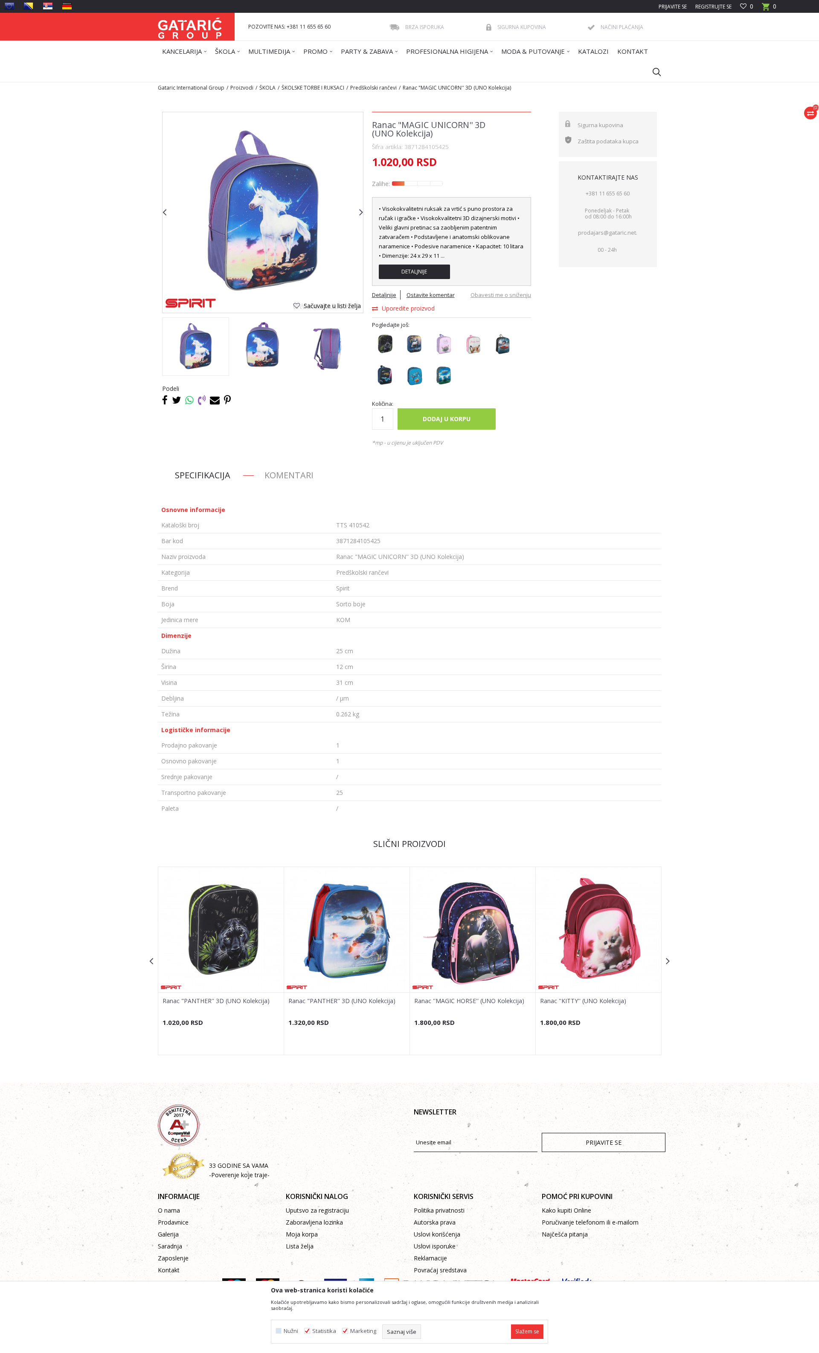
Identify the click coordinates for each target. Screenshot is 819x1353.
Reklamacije (430, 1258)
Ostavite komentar (431, 295)
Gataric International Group (191, 87)
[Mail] (215, 400)
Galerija (168, 1234)
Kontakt (169, 1270)
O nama (169, 1210)
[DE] (67, 6)
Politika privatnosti (439, 1210)
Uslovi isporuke (435, 1246)
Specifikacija (202, 475)
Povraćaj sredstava (440, 1270)
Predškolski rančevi (373, 87)
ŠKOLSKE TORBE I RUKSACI (313, 87)
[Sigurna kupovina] (488, 27)
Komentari (289, 475)
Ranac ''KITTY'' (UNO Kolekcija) (583, 1001)
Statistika (324, 1331)
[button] (652, 71)
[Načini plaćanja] (591, 27)
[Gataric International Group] (190, 26)
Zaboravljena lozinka (314, 1222)
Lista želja (300, 1246)
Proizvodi (241, 87)
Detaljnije (414, 271)
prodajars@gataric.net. (607, 232)
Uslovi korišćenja (437, 1234)
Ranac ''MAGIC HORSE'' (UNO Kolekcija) (469, 1001)
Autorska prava (435, 1222)
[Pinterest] (227, 400)
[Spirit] (191, 303)
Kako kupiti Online (566, 1210)
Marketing (363, 1331)
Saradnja (170, 1246)
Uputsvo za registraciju (317, 1210)
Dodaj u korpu (446, 419)
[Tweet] (176, 400)
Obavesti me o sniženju (500, 295)
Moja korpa (302, 1234)
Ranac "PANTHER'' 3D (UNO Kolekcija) (216, 1001)
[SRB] (48, 6)
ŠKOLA (267, 87)
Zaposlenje (173, 1258)
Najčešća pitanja (565, 1234)
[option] (195, 346)
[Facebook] (165, 400)
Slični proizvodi (409, 844)
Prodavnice (173, 1222)
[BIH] (28, 6)
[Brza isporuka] (394, 27)
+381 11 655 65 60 (608, 193)
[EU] (9, 6)
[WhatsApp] (189, 400)
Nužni (291, 1331)
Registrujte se (713, 6)
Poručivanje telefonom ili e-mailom (590, 1222)
